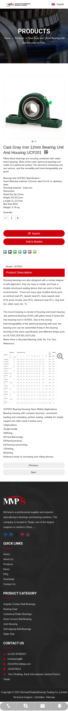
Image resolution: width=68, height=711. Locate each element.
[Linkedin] (11, 534)
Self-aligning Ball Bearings (17, 629)
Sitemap (50, 697)
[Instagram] (28, 534)
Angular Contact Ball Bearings (19, 604)
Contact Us (9, 584)
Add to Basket (34, 241)
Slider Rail (8, 634)
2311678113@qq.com (19, 663)
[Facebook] (5, 534)
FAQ (5, 574)
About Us (8, 559)
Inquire (36, 233)
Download (8, 579)
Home (6, 554)
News (6, 569)
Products (8, 564)
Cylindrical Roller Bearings (17, 614)
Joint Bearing (10, 624)
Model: (9, 266)
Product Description (19, 272)
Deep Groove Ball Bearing (17, 619)
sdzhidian (39, 697)
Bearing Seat (10, 609)
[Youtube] (22, 534)
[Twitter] (17, 534)
